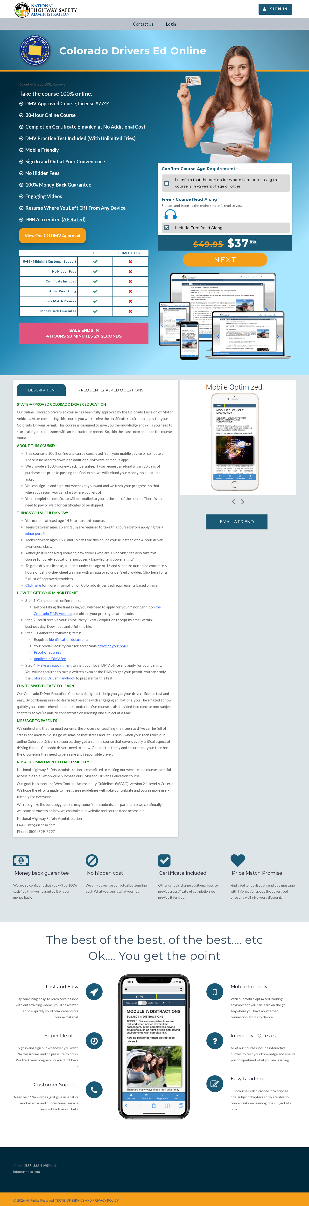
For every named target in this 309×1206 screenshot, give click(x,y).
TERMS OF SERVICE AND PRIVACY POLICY (87, 1200)
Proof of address (47, 652)
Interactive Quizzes (253, 1036)
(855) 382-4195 (36, 1165)
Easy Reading (247, 1079)
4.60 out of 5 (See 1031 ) (41, 84)
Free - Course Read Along (189, 199)
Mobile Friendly (249, 986)
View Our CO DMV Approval (52, 235)
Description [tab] (41, 390)
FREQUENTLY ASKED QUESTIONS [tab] (110, 390)
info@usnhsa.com (41, 825)
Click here (150, 572)
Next (225, 259)
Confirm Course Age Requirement (198, 168)
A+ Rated (73, 219)
